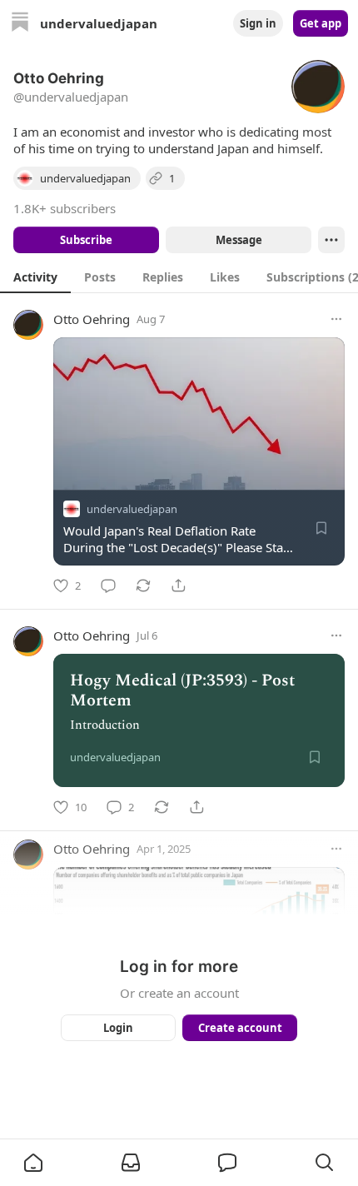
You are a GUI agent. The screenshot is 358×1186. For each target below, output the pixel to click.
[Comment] (108, 585)
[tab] (35, 276)
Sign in (258, 23)
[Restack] (143, 585)
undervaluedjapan (132, 508)
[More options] (336, 319)
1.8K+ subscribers (64, 208)
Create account (240, 1027)
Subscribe (86, 239)
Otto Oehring (91, 319)
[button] (33, 1162)
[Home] (20, 24)
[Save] (321, 528)
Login (118, 1027)
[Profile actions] (331, 240)
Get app (320, 23)
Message (239, 239)
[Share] (178, 585)
